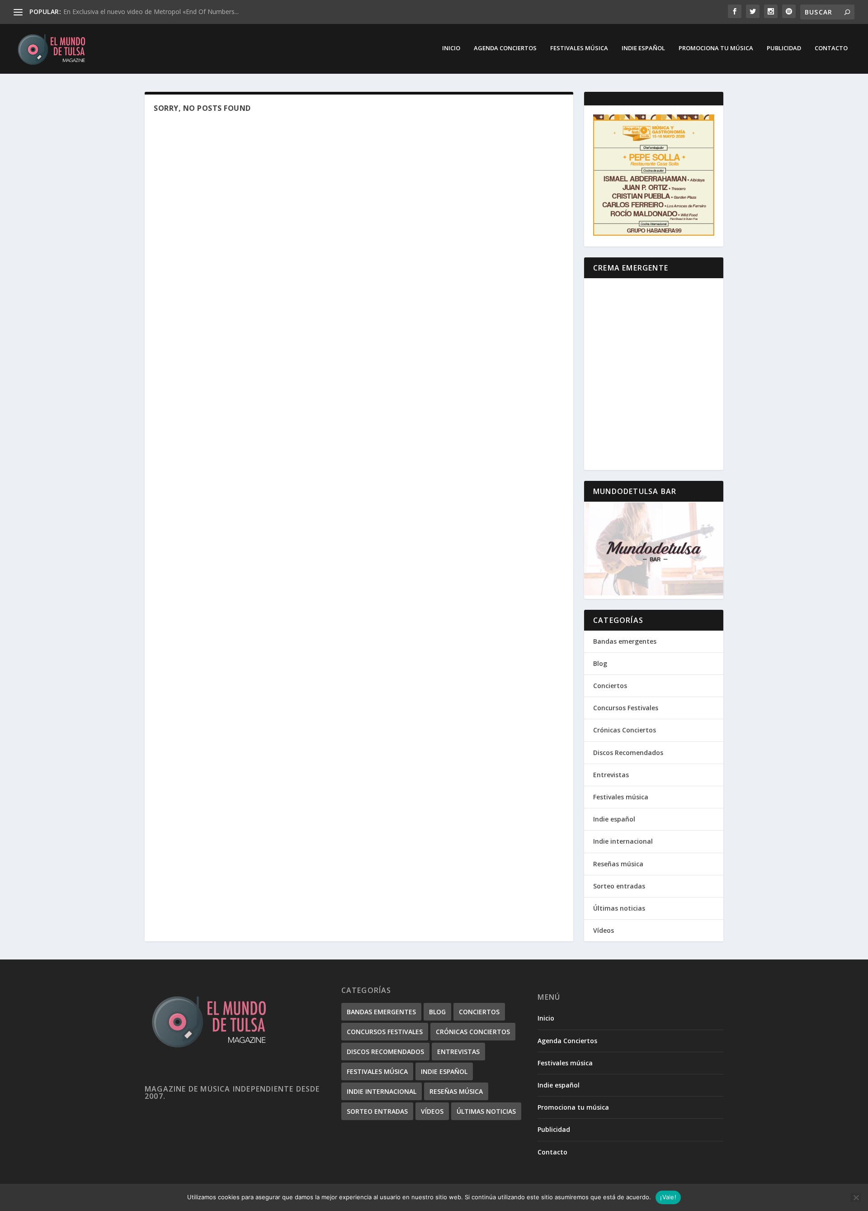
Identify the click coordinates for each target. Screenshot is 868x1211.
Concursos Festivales (625, 707)
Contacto (831, 48)
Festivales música (579, 48)
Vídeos (603, 930)
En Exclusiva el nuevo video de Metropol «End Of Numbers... (151, 11)
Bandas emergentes (624, 641)
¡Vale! (668, 1197)
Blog (600, 663)
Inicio (451, 48)
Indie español (643, 48)
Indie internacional (623, 841)
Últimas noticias (619, 908)
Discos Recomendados (628, 752)
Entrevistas (611, 774)
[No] (855, 1197)
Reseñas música (618, 864)
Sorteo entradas (619, 886)
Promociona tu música (716, 48)
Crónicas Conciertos (624, 730)
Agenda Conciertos (505, 48)
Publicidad (784, 48)
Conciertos (610, 685)
